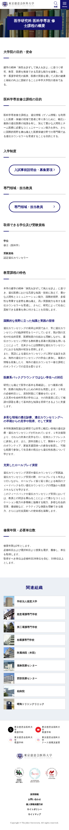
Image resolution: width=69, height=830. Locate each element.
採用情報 (34, 794)
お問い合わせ (34, 799)
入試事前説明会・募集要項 (33, 170)
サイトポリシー (34, 809)
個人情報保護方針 (34, 804)
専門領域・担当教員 (28, 207)
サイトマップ (34, 814)
